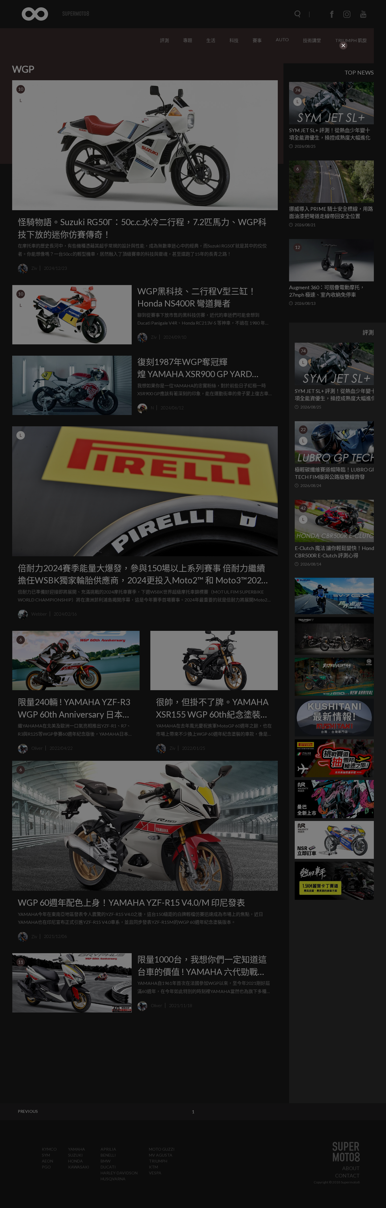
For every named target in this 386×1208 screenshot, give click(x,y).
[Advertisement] (193, 85)
